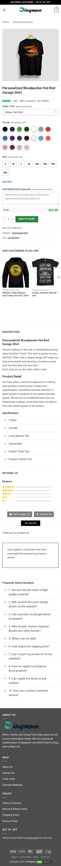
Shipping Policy (11, 815)
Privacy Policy (10, 821)
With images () (21, 514)
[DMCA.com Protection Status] (44, 861)
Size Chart (7, 181)
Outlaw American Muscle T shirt (45, 294)
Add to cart (27, 219)
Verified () (45, 514)
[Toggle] (5, 420)
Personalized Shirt (23, 22)
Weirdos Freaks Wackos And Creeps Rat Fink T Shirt (15, 294)
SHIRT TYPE (8, 106)
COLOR (6, 122)
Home (5, 22)
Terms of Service (11, 803)
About (14, 857)
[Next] (58, 284)
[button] (4, 10)
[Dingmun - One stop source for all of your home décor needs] (30, 10)
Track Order (8, 778)
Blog (35, 857)
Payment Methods (12, 784)
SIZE (4, 157)
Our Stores (25, 857)
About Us (7, 766)
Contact (45, 857)
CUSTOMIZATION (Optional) (16, 189)
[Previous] (2, 284)
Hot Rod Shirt (13, 238)
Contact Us (8, 773)
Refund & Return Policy (15, 809)
